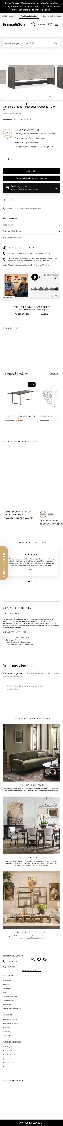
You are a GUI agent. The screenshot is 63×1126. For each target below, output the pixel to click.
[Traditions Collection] (31, 825)
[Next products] (55, 406)
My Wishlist (6, 1027)
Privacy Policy (7, 1004)
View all (54, 373)
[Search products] (55, 43)
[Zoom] (50, 96)
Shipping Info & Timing (12, 231)
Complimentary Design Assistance (30, 138)
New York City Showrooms (26, 142)
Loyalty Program (8, 1000)
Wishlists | (42, 24)
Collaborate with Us (9, 1063)
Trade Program (7, 1047)
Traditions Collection (29, 16)
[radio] (43, 514)
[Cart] (49, 24)
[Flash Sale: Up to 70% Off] (31, 900)
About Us (6, 984)
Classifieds (6, 1067)
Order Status (7, 1036)
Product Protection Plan (10, 1024)
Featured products (16, 374)
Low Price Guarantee (10, 996)
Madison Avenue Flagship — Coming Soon (34, 147)
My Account (7, 980)
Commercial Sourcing (10, 1051)
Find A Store (7, 988)
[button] (31, 1123)
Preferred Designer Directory (12, 1008)
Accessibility (7, 1031)
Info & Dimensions (10, 219)
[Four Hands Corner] (31, 753)
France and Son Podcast (24, 300)
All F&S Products (8, 16)
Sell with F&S (7, 1059)
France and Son (8, 300)
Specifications (9, 225)
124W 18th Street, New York (31, 971)
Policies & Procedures (10, 1020)
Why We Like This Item (12, 238)
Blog (4, 992)
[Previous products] (8, 406)
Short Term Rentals (9, 1055)
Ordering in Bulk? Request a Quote (31, 178)
